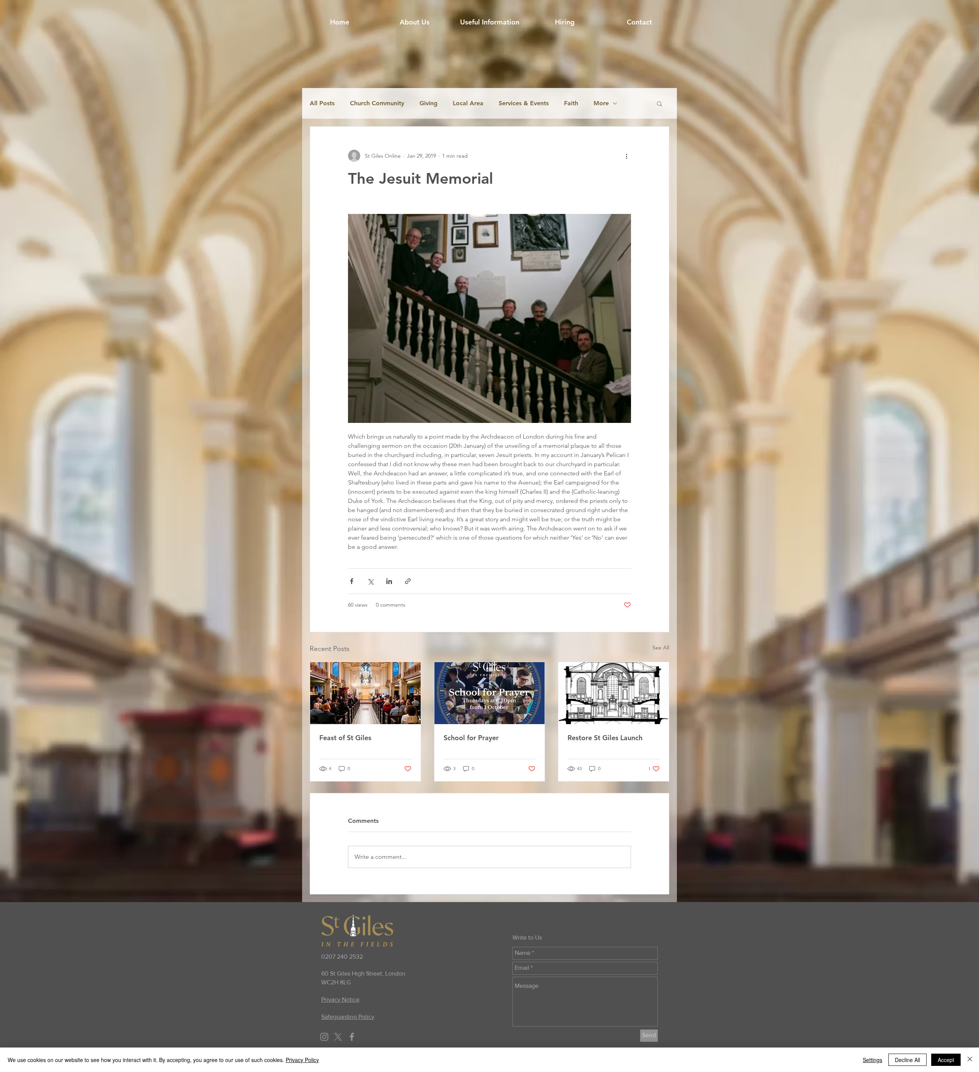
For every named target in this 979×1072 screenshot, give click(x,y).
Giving (428, 103)
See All (660, 647)
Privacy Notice (340, 999)
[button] (489, 22)
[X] (338, 1036)
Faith (571, 103)
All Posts (322, 103)
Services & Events (524, 103)
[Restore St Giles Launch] (613, 693)
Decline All (907, 1060)
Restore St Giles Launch (605, 737)
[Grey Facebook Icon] (351, 1036)
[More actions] (626, 155)
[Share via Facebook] (351, 581)
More (601, 103)
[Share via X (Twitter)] (370, 581)
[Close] (969, 1060)
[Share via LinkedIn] (389, 581)
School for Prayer (471, 737)
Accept (946, 1060)
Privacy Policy (302, 1060)
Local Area (468, 103)
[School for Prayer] (489, 693)
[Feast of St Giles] (365, 693)
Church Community (377, 103)
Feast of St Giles (345, 737)
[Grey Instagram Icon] (324, 1036)
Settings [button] (872, 1060)
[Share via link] (407, 581)
